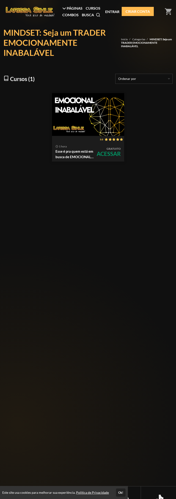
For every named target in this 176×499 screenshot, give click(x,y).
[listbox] (144, 79)
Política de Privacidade (92, 492)
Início (124, 39)
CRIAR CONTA (138, 11)
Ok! (120, 492)
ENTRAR (112, 11)
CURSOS (93, 8)
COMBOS (70, 15)
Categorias (138, 39)
